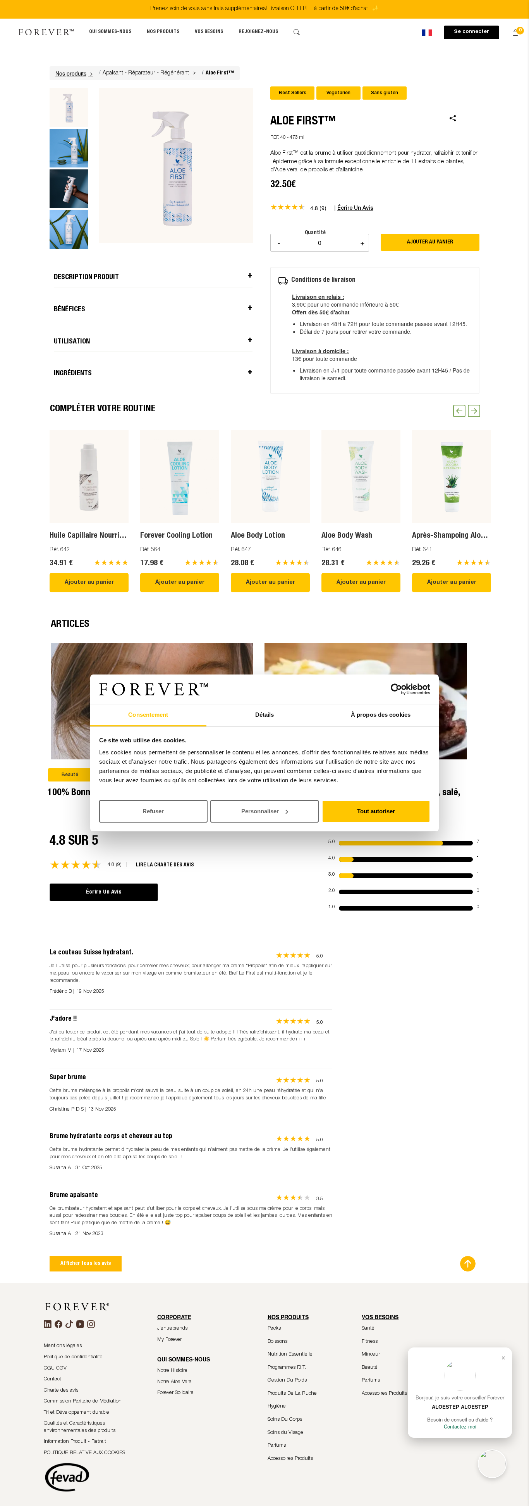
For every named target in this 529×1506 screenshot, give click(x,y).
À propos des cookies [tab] (380, 714)
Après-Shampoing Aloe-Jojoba (460, 536)
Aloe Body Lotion (258, 536)
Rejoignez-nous (258, 32)
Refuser (153, 811)
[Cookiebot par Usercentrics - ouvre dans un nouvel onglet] (396, 689)
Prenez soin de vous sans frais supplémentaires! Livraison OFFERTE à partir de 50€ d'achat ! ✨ (264, 9)
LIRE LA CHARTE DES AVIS (165, 865)
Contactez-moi (460, 1426)
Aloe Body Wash (346, 536)
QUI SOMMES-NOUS (110, 32)
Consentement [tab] (148, 714)
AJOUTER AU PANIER (430, 242)
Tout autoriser (376, 811)
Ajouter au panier (89, 582)
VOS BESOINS (209, 32)
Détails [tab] (264, 714)
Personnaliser (260, 811)
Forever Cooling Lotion (176, 536)
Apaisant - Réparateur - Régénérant (146, 73)
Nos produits (163, 32)
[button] (75, 73)
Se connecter (471, 32)
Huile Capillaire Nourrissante (95, 536)
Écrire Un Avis (104, 892)
